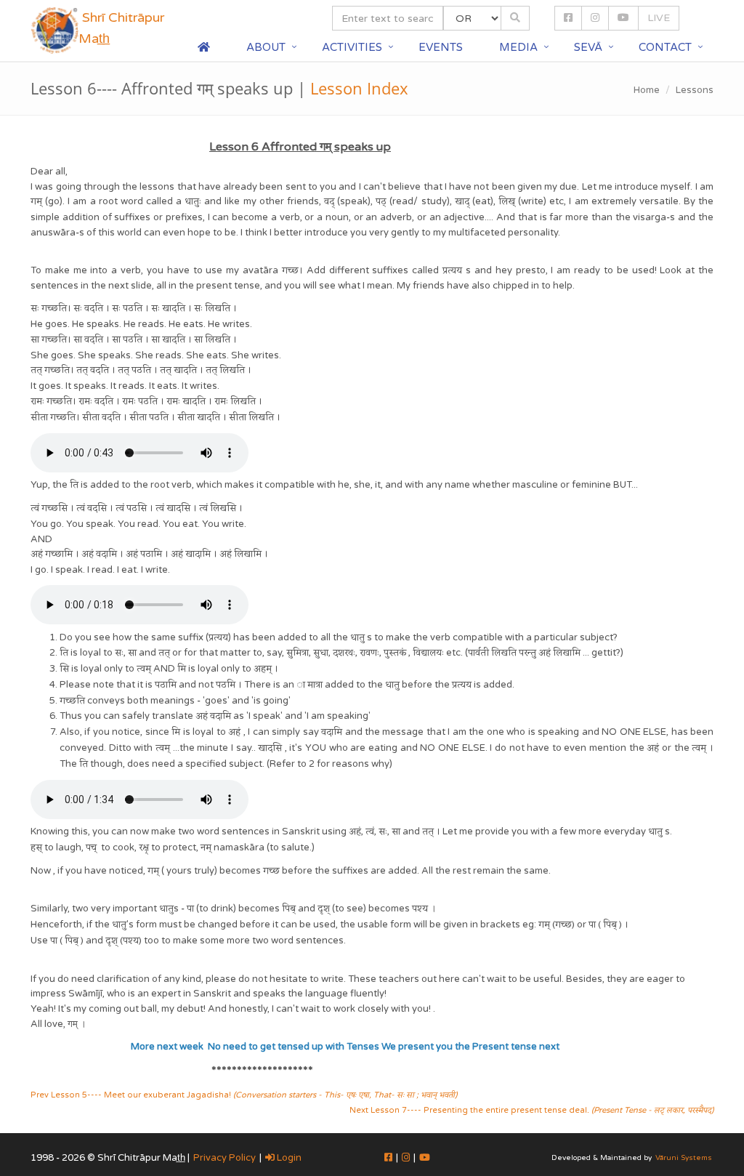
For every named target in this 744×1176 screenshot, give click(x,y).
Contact (665, 47)
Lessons (694, 90)
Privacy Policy (224, 1158)
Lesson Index (359, 88)
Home (647, 90)
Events (440, 47)
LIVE (658, 18)
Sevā (588, 47)
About (266, 47)
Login (288, 1158)
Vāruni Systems (683, 1157)
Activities (352, 47)
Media (518, 47)
